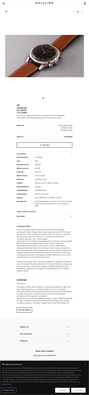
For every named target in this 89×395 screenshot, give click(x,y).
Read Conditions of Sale (26, 211)
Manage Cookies (9, 390)
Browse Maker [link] (24, 310)
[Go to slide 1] (43, 98)
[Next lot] (82, 11)
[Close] (85, 364)
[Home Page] (44, 3)
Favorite (45, 145)
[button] (44, 56)
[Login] (84, 3)
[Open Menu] (5, 3)
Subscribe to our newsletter (44, 355)
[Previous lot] (73, 11)
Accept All (62, 390)
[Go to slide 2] (45, 98)
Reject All (78, 390)
